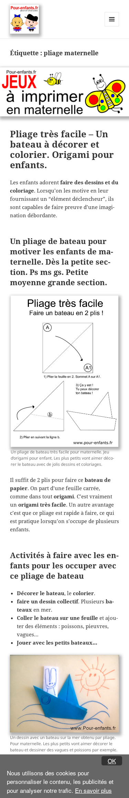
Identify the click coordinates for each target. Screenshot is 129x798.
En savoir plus (93, 790)
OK (112, 760)
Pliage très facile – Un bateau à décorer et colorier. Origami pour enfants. (62, 149)
